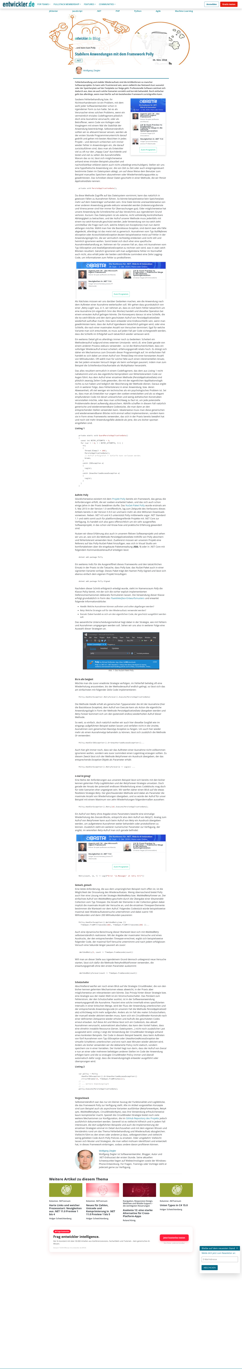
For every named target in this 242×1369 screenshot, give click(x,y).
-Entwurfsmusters (127, 598)
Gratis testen (228, 4)
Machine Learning (184, 11)
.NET (99, 11)
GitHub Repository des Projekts (142, 1118)
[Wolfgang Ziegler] (79, 70)
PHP (118, 11)
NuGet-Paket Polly (135, 505)
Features (89, 4)
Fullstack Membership (66, 4)
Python (137, 11)
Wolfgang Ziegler (91, 70)
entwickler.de (18, 4)
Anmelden (211, 4)
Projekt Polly (118, 498)
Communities (106, 4)
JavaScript (77, 11)
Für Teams (43, 4)
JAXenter (53, 11)
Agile (158, 11)
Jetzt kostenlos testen (174, 1237)
